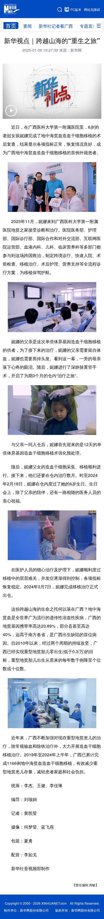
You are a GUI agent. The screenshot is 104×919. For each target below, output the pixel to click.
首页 (11, 25)
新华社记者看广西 (56, 26)
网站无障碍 (92, 9)
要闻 (27, 26)
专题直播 (88, 26)
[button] (11, 114)
